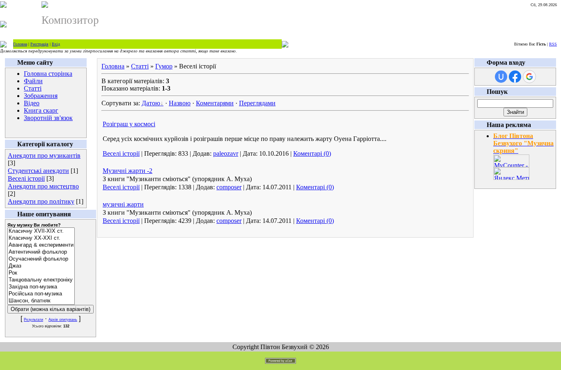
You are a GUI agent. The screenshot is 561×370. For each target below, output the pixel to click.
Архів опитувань (62, 320)
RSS (553, 44)
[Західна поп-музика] (41, 287)
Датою (151, 103)
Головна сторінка (48, 73)
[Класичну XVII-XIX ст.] (41, 231)
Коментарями (215, 103)
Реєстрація (39, 44)
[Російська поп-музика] (41, 294)
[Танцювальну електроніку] (41, 280)
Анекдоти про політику (41, 201)
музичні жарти (123, 204)
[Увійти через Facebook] (515, 76)
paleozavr (225, 153)
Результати (33, 320)
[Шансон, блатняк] (41, 300)
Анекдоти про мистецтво (43, 186)
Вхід (56, 44)
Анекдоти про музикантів (44, 155)
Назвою (180, 103)
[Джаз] (41, 266)
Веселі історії (26, 178)
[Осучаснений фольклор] (41, 259)
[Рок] (41, 273)
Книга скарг (41, 110)
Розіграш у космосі (129, 123)
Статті (32, 88)
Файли (33, 80)
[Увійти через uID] (501, 76)
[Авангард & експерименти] (41, 245)
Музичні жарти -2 (127, 170)
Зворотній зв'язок (48, 117)
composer (228, 187)
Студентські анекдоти (38, 170)
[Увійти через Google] (529, 76)
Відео (31, 103)
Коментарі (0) (312, 153)
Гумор (163, 66)
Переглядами (257, 103)
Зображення (40, 95)
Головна (20, 44)
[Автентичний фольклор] (41, 252)
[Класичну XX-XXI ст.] (41, 238)
